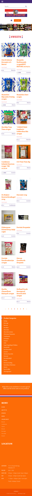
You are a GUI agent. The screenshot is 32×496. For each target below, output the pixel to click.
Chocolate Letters (8, 332)
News (3, 416)
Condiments (7, 336)
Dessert (6, 341)
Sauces (5, 360)
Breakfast (6, 327)
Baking (5, 321)
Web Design (20, 493)
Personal (6, 356)
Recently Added (8, 358)
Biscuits (6, 325)
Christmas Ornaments (9, 334)
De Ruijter (6, 338)
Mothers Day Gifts (8, 354)
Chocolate (6, 330)
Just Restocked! (8, 349)
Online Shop (5, 419)
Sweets (5, 367)
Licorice (6, 352)
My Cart (17, 20)
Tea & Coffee (7, 369)
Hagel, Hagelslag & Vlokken (10, 345)
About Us (4, 410)
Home (3, 407)
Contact (16, 491)
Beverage (6, 323)
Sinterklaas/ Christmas (9, 365)
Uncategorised (7, 371)
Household (6, 347)
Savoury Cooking (8, 363)
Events (3, 413)
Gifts (5, 343)
